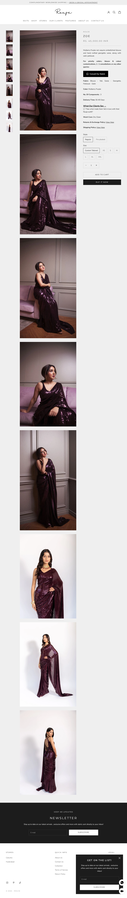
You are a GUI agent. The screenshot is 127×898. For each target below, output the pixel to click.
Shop (34, 21)
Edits (26, 21)
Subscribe (99, 887)
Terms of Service (61, 870)
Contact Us (97, 21)
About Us (84, 21)
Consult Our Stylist (97, 74)
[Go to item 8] (9, 127)
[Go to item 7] (9, 115)
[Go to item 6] (9, 103)
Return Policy (60, 874)
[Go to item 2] (9, 50)
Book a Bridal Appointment (84, 2)
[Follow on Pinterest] (13, 882)
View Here (110, 122)
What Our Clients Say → (94, 105)
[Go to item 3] (9, 64)
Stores (43, 21)
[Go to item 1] (9, 36)
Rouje (86, 32)
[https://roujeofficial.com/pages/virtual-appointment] (69, 2)
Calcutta (9, 858)
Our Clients (56, 21)
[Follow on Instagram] (7, 882)
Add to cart (102, 175)
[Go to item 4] (9, 77)
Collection (59, 866)
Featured (70, 21)
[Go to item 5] (9, 90)
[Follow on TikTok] (20, 882)
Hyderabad (10, 862)
